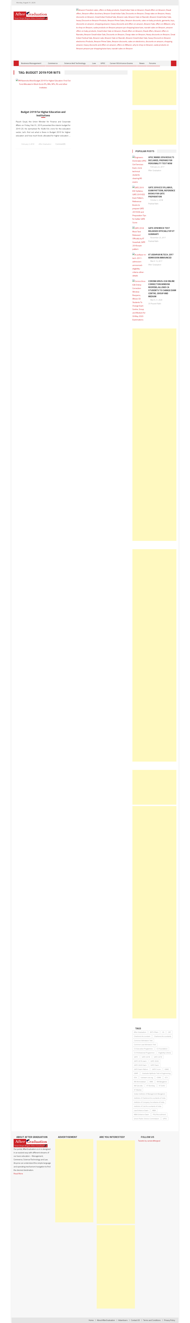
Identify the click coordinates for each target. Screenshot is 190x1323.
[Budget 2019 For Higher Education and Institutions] (43, 84)
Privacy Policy (169, 1320)
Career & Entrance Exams (121, 63)
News (141, 63)
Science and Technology (75, 63)
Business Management (31, 63)
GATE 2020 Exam (140, 1065)
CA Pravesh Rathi (154, 303)
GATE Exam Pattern (141, 1069)
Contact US (135, 1320)
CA (163, 1032)
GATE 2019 (158, 1057)
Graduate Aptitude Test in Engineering (156, 1073)
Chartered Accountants (162, 1036)
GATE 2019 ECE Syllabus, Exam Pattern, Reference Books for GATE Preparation (161, 192)
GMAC (167, 1069)
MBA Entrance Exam (141, 1114)
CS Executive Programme (143, 1048)
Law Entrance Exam (141, 1110)
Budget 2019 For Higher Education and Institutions (43, 113)
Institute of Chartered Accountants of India (149, 1098)
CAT (169, 1032)
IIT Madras (137, 1090)
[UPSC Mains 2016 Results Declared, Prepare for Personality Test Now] (139, 170)
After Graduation (45, 144)
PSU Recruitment (159, 1114)
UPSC (103, 63)
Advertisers (123, 1320)
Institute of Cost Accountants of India (147, 1106)
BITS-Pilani (154, 1032)
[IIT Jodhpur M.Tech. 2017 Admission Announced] (139, 265)
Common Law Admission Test (145, 1044)
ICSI (166, 1077)
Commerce (53, 63)
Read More (18, 1173)
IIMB (151, 1081)
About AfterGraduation (106, 1320)
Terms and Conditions (152, 1320)
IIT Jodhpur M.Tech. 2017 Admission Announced (160, 256)
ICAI (135, 1077)
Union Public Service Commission (146, 1118)
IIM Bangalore (162, 1081)
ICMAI (159, 1077)
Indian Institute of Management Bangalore (149, 1094)
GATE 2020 (154, 1061)
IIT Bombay (150, 1085)
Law (94, 63)
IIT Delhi (162, 1085)
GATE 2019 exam (140, 1061)
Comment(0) (60, 144)
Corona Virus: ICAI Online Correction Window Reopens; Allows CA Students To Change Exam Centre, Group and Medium (162, 289)
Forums (152, 63)
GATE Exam (154, 1065)
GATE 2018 (146, 1057)
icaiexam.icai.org (147, 1077)
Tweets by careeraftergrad (149, 1140)
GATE (136, 1057)
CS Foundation (162, 1048)
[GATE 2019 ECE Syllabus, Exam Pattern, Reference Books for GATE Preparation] (139, 205)
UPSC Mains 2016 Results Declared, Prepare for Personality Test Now (161, 160)
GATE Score (156, 1069)
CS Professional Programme (144, 1052)
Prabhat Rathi (153, 203)
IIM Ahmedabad (140, 1081)
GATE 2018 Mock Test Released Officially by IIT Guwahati (161, 231)
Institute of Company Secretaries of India (149, 1102)
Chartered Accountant (142, 1036)
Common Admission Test (143, 1040)
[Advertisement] (154, 87)
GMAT (136, 1073)
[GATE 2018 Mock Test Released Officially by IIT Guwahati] (139, 238)
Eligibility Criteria (164, 1052)
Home (91, 1320)
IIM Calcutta (138, 1085)
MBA (154, 1110)
